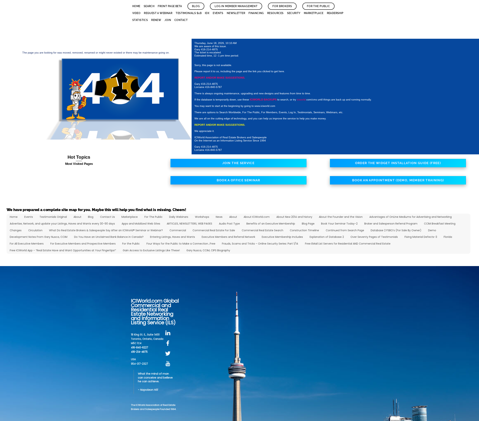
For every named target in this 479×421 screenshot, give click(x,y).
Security (293, 13)
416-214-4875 (139, 352)
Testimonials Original (53, 217)
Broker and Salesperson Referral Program (390, 223)
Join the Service (238, 163)
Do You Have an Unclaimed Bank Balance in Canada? (109, 237)
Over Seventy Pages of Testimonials (374, 237)
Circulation (35, 230)
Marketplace (314, 13)
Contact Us (107, 217)
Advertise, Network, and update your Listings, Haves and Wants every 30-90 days (62, 223)
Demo (432, 230)
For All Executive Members (27, 243)
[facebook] (168, 343)
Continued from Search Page (345, 230)
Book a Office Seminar (238, 180)
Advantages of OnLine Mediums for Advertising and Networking (410, 217)
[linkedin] (168, 333)
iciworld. (301, 99)
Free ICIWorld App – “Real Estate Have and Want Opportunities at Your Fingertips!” (63, 250)
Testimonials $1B (189, 13)
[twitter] (168, 353)
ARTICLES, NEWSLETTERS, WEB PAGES (189, 223)
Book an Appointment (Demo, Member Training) (398, 180)
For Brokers (282, 6)
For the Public (131, 243)
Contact (181, 20)
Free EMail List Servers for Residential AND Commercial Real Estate (347, 243)
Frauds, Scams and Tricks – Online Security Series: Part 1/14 (260, 243)
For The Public (318, 6)
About (77, 217)
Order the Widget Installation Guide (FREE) (398, 163)
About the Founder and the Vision (341, 217)
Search (149, 6)
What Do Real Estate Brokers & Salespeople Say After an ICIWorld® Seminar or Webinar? (106, 230)
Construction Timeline (304, 230)
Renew (156, 20)
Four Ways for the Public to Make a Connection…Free (181, 243)
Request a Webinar (158, 13)
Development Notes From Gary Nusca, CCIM (38, 237)
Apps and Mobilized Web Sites (141, 223)
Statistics (140, 20)
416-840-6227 (139, 347)
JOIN (167, 20)
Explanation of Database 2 (327, 237)
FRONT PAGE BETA (170, 6)
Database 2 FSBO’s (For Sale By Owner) (396, 230)
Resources (275, 13)
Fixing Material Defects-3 (421, 237)
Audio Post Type (229, 223)
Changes (16, 230)
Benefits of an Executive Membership (270, 223)
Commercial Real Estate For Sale (214, 230)
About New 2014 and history (294, 217)
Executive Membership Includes (282, 237)
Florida (448, 237)
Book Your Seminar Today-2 (339, 223)
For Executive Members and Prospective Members (83, 243)
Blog (196, 6)
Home (136, 6)
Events (218, 13)
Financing (256, 13)
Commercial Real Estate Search (262, 230)
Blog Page (308, 223)
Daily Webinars (178, 217)
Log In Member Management (236, 6)
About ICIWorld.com (257, 217)
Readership (335, 13)
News (219, 217)
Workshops (202, 217)
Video (136, 13)
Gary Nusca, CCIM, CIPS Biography (208, 250)
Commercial (178, 230)
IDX (207, 13)
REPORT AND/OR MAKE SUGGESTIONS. (219, 77)
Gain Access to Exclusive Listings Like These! (151, 250)
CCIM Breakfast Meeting (439, 223)
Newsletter (236, 13)
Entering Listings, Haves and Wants (172, 237)
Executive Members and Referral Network (228, 237)
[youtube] (168, 364)
